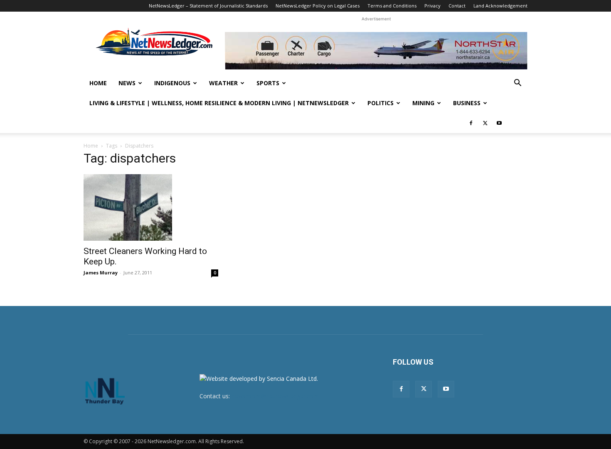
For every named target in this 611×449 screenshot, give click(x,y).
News (127, 83)
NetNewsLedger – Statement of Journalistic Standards (208, 5)
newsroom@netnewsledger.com (275, 396)
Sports (267, 83)
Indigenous (172, 83)
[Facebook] (471, 123)
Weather (223, 83)
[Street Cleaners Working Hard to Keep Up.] (151, 207)
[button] (517, 84)
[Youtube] (499, 123)
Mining (423, 103)
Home (98, 83)
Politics (380, 103)
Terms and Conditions (391, 5)
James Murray (101, 272)
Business (466, 103)
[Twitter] (485, 123)
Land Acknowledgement (500, 5)
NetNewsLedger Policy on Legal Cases (318, 5)
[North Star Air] (376, 50)
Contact (457, 5)
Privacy (432, 5)
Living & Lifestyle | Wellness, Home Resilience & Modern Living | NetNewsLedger (219, 103)
